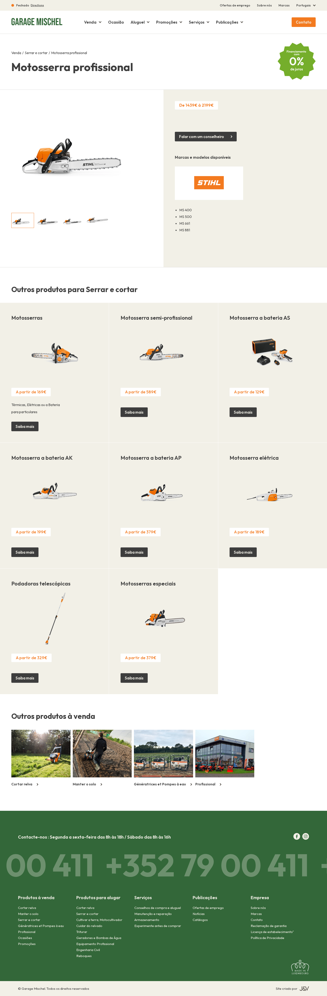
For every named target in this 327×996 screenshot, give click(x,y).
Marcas (284, 5)
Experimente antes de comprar (157, 926)
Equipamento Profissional (95, 944)
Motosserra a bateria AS (260, 317)
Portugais (303, 5)
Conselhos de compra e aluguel (157, 908)
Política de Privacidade (267, 938)
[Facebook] (296, 837)
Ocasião (116, 22)
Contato (303, 22)
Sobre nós (264, 5)
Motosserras (26, 317)
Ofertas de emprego (235, 5)
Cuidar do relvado (89, 926)
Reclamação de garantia (269, 926)
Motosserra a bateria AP (151, 457)
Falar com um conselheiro (201, 136)
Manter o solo (28, 914)
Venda (90, 22)
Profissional (26, 932)
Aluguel (138, 22)
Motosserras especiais (148, 583)
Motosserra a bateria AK (42, 457)
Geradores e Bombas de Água (98, 938)
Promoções (166, 22)
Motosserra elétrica (254, 457)
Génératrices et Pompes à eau (41, 926)
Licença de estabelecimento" (272, 932)
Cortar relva (27, 908)
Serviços (196, 22)
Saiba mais (25, 426)
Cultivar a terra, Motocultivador (99, 920)
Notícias (199, 914)
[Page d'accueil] (36, 22)
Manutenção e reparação (153, 914)
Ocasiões (25, 938)
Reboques (84, 956)
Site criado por (286, 988)
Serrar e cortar (36, 53)
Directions (37, 5)
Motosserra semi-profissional (156, 317)
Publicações (227, 22)
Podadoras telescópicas (41, 583)
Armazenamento (146, 920)
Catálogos (200, 920)
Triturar (81, 932)
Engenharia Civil (88, 950)
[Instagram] (305, 837)
